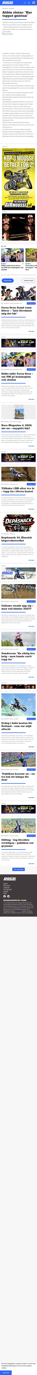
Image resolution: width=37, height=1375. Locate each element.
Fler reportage (18, 869)
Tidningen (18, 421)
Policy (5, 893)
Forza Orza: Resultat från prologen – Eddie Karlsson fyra (12, 268)
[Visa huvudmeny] (33, 3)
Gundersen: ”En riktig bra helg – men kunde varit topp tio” (18, 656)
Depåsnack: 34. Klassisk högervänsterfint (16, 539)
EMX (11, 484)
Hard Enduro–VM (18, 303)
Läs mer (32, 331)
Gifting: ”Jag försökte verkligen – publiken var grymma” (17, 843)
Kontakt (5, 891)
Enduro (11, 303)
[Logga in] (25, 3)
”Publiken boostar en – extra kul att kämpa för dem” (18, 777)
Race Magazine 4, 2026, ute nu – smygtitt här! (16, 427)
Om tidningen (7, 889)
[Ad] (18, 179)
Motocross (14, 484)
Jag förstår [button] (6, 1372)
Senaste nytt (28, 280)
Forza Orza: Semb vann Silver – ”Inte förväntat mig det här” (16, 310)
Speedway (11, 8)
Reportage (7, 280)
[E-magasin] (29, 3)
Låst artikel (30, 303)
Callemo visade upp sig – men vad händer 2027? (17, 607)
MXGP (16, 601)
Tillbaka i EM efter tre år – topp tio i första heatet (17, 490)
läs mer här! (18, 911)
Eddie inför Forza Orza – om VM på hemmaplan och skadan (17, 376)
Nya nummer (13, 421)
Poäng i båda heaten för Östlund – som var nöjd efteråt (16, 726)
